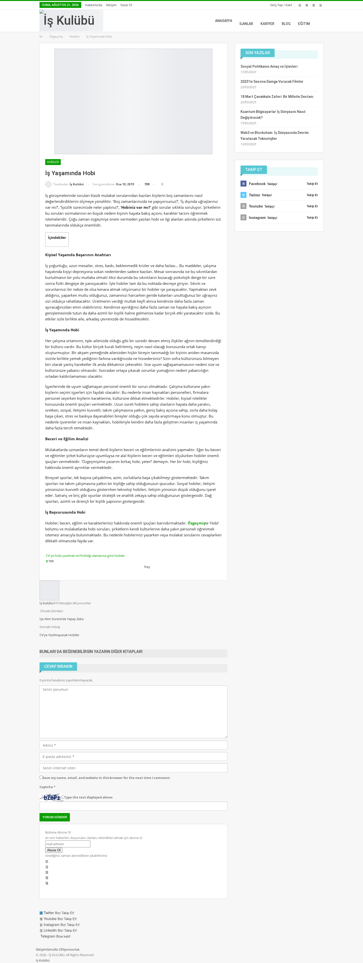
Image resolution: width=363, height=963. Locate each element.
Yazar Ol (126, 5)
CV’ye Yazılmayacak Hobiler (59, 635)
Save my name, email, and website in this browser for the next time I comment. (107, 777)
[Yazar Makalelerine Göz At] (49, 590)
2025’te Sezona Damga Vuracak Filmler (272, 82)
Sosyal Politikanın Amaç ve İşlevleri (269, 66)
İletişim (111, 5)
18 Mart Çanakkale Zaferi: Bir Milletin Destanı (277, 97)
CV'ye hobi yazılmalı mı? (63, 555)
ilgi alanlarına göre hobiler (106, 555)
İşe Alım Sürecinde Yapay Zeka (61, 619)
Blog (286, 24)
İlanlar (246, 24)
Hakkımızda (93, 5)
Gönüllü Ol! (54, 949)
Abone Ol (53, 850)
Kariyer (267, 24)
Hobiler (53, 162)
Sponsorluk (71, 949)
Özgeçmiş (196, 523)
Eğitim (304, 24)
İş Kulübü (43, 960)
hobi (84, 555)
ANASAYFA (223, 21)
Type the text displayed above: (88, 797)
